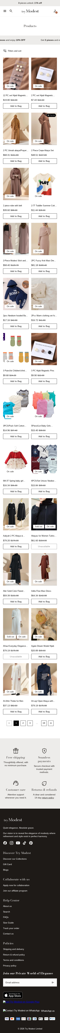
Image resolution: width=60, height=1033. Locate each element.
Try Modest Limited (33, 1029)
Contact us (8, 933)
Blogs (5, 870)
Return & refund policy (14, 954)
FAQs (5, 917)
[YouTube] (18, 843)
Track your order (11, 928)
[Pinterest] (31, 843)
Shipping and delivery (13, 949)
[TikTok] (24, 843)
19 (44, 723)
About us (7, 906)
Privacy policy (9, 965)
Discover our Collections (15, 859)
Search (6, 911)
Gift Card (7, 864)
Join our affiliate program (15, 890)
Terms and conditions (13, 960)
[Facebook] (5, 843)
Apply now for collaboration (16, 885)
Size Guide (8, 922)
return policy (48, 797)
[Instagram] (12, 843)
